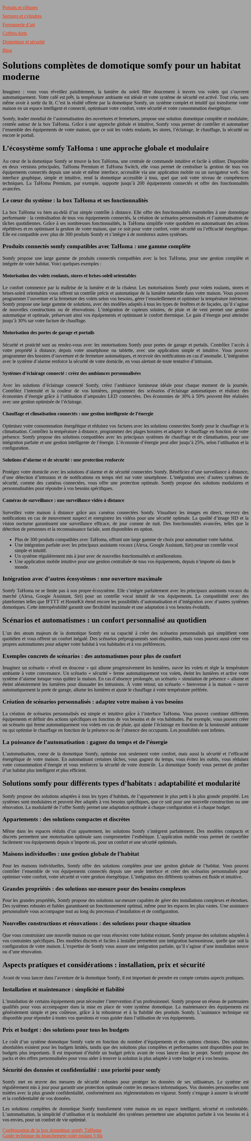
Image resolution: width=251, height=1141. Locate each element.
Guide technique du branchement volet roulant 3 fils (52, 1135)
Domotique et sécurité (23, 41)
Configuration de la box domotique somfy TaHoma (51, 1130)
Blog (7, 50)
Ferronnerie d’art (18, 24)
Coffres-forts (14, 33)
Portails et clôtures (20, 7)
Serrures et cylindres (22, 16)
